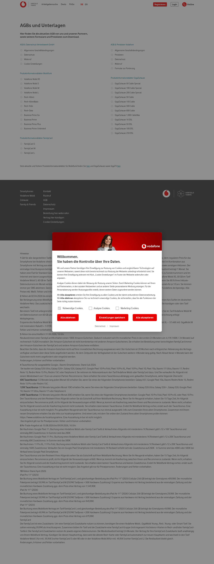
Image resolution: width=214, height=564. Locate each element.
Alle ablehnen (67, 317)
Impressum (114, 326)
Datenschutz (100, 326)
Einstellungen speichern (112, 317)
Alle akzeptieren (145, 317)
